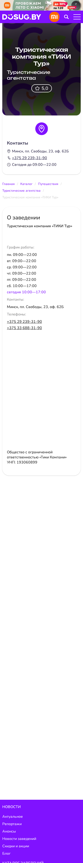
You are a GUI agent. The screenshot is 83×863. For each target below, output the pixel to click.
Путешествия (48, 184)
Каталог (26, 184)
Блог (6, 853)
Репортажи (12, 824)
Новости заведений (19, 838)
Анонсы (9, 831)
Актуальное (12, 816)
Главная (8, 184)
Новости (11, 806)
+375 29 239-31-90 (29, 157)
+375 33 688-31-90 (24, 327)
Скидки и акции (15, 846)
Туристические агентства (21, 190)
